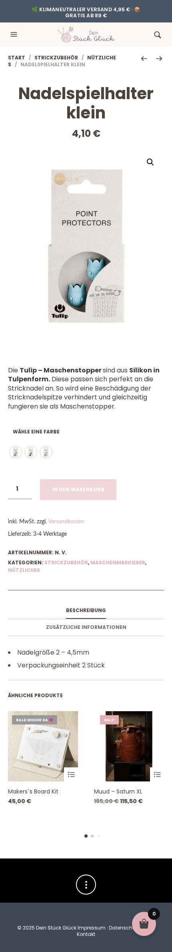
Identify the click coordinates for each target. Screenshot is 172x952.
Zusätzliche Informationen (86, 627)
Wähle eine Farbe (36, 431)
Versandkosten (66, 522)
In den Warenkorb (78, 489)
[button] (15, 34)
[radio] (16, 452)
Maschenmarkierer (117, 562)
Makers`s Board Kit (33, 791)
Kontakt (86, 934)
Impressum (92, 927)
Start (16, 57)
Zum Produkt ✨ (71, 774)
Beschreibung (86, 610)
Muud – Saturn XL (118, 791)
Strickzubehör (56, 57)
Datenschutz (124, 927)
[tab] (86, 610)
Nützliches (24, 570)
